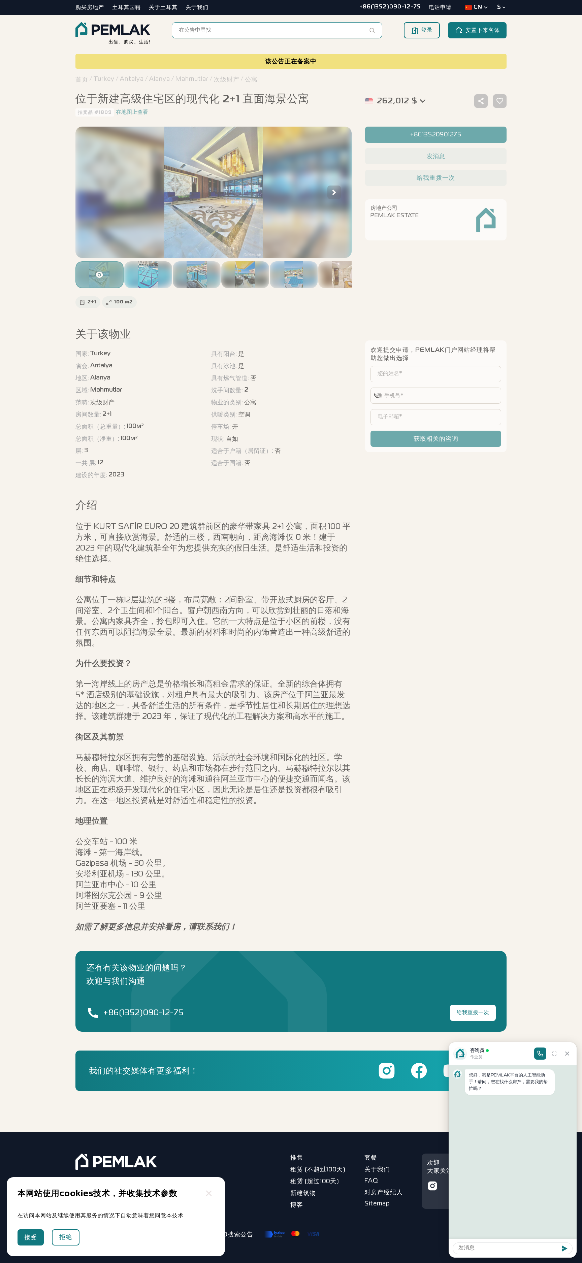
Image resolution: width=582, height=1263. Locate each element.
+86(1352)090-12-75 (143, 1013)
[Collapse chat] (567, 1053)
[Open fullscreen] (554, 1053)
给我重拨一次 (473, 1012)
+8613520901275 (435, 134)
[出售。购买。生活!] (112, 30)
